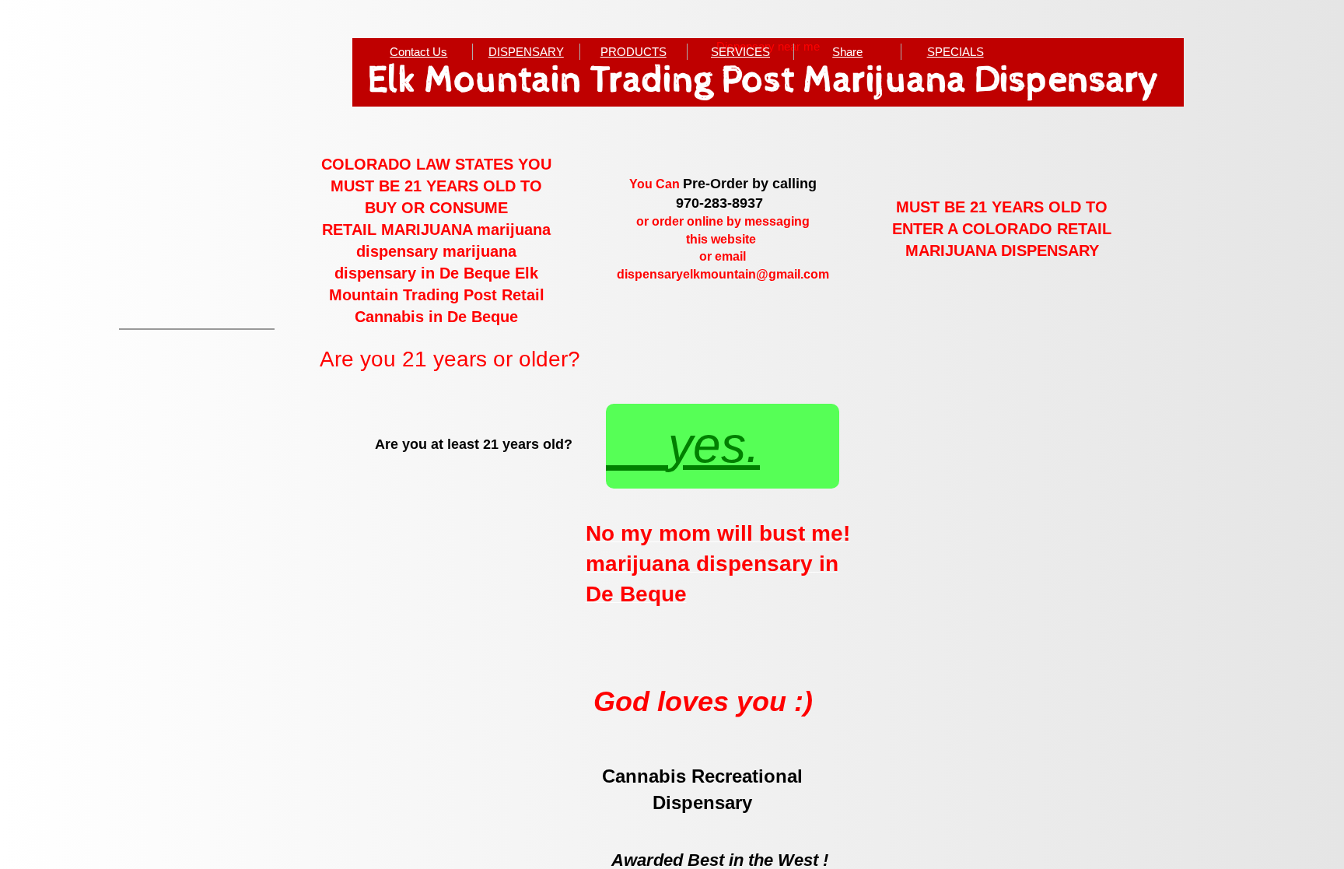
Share (847, 51)
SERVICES (740, 51)
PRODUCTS (633, 51)
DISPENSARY (526, 51)
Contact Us (418, 51)
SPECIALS (955, 51)
